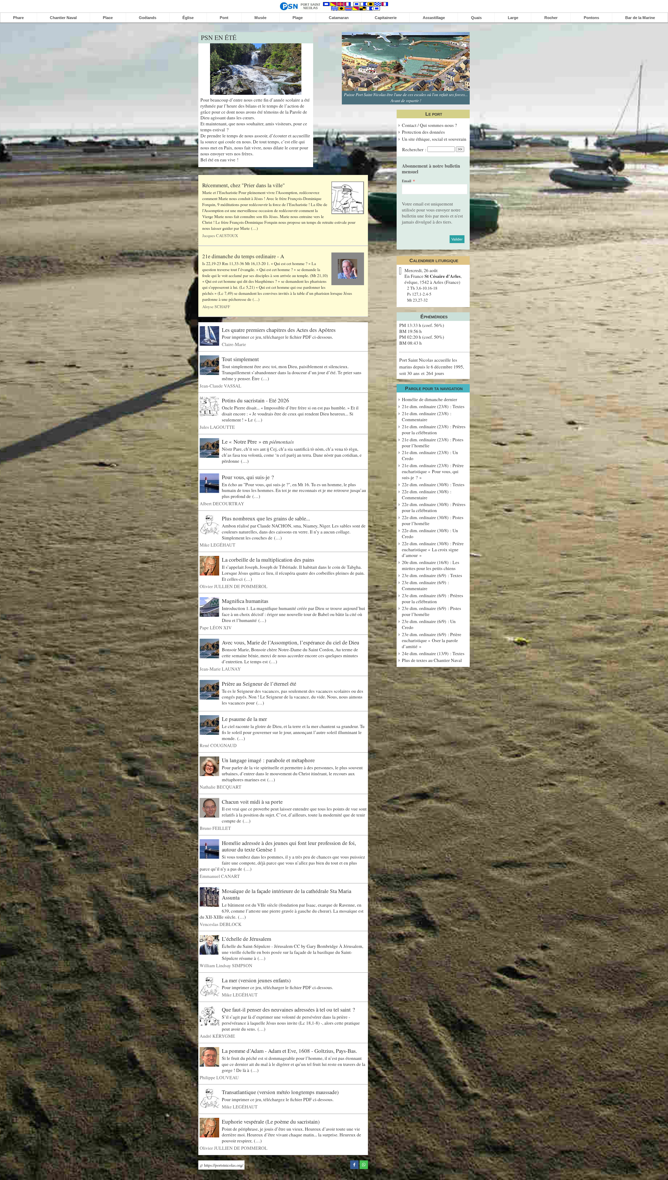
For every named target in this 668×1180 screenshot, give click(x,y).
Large (513, 17)
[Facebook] (354, 1164)
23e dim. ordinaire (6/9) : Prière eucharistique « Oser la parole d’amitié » (431, 640)
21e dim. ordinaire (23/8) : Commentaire (426, 416)
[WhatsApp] (364, 1164)
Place (108, 17)
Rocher (551, 17)
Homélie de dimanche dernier (429, 399)
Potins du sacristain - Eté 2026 (255, 400)
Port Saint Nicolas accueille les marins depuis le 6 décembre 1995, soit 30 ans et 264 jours (431, 366)
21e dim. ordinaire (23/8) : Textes (433, 406)
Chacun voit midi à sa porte (252, 801)
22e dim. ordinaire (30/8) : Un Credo (430, 533)
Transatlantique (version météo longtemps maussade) (280, 1092)
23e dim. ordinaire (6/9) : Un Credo (429, 624)
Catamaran (339, 17)
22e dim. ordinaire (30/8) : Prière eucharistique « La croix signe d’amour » (433, 550)
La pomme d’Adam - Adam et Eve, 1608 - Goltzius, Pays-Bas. (289, 1050)
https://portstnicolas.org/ (223, 1165)
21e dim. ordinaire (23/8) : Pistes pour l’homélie (432, 443)
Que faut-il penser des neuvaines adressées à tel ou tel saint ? (288, 1009)
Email (406, 181)
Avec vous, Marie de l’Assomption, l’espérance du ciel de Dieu (290, 642)
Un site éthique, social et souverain (434, 139)
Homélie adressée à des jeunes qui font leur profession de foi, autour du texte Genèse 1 (289, 846)
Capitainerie (386, 17)
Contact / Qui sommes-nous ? (429, 125)
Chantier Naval (63, 17)
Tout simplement (240, 359)
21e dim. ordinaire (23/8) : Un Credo (430, 455)
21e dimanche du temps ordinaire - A (243, 256)
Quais (476, 17)
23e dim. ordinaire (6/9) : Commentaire (425, 585)
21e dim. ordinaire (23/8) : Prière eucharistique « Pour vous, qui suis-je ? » (433, 471)
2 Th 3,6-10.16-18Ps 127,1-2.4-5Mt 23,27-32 (422, 294)
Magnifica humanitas (245, 600)
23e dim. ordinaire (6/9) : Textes (432, 575)
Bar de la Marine (640, 17)
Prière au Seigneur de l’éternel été (259, 683)
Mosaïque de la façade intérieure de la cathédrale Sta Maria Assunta (286, 894)
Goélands (147, 17)
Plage (298, 17)
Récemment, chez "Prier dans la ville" (243, 185)
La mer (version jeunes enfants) (256, 980)
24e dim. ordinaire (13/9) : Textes (433, 653)
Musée (260, 17)
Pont (224, 17)
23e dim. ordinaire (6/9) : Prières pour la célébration (432, 598)
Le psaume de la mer (244, 719)
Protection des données (423, 132)
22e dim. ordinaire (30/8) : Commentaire (426, 495)
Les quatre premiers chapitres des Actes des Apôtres (279, 329)
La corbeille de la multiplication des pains (268, 559)
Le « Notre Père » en (258, 441)
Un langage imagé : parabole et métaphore (268, 760)
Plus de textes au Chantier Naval (432, 660)
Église (188, 17)
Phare (18, 17)
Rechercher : (414, 149)
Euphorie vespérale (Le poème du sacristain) (271, 1121)
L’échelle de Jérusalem (246, 938)
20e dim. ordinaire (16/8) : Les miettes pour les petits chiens (430, 565)
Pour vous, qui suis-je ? (248, 477)
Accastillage (434, 17)
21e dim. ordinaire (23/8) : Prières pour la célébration (434, 430)
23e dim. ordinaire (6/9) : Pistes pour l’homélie (431, 611)
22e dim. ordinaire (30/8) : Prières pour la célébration (434, 507)
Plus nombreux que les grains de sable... (266, 518)
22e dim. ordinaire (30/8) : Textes (433, 485)
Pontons (591, 17)
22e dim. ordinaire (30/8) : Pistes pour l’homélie (432, 520)
